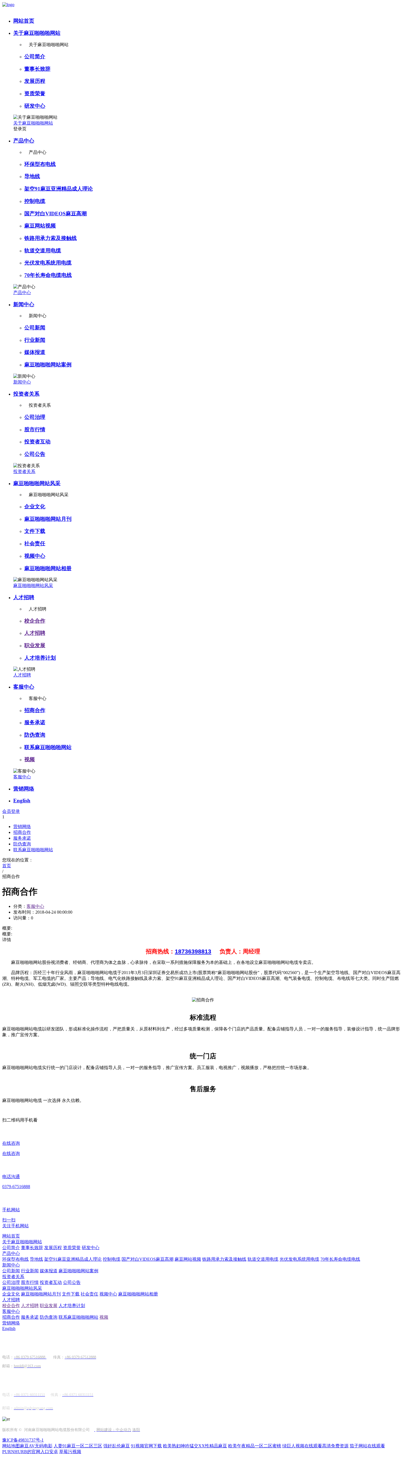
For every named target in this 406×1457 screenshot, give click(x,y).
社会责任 (34, 543)
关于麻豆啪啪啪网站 (36, 33)
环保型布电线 (40, 164)
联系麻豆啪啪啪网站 (48, 747)
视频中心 (34, 556)
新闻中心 (23, 304)
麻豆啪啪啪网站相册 (48, 568)
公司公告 (34, 454)
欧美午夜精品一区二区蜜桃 (254, 1445)
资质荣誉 (34, 93)
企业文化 (34, 506)
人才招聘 (23, 597)
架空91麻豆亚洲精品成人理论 (58, 189)
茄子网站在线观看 (367, 1445)
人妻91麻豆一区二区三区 (78, 1445)
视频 (29, 759)
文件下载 (34, 531)
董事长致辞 (37, 69)
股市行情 (34, 429)
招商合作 (34, 710)
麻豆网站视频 (40, 226)
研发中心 (34, 106)
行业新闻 (34, 340)
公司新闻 (34, 327)
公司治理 (34, 417)
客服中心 (23, 687)
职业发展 (34, 645)
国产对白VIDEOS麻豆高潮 (55, 213)
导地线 (32, 176)
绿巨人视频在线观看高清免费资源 (315, 1445)
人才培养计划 (40, 658)
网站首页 (23, 21)
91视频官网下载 (146, 1445)
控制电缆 (34, 201)
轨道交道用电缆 (42, 250)
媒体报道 (34, 352)
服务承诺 (34, 722)
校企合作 (34, 621)
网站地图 (11, 1445)
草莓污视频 (70, 1451)
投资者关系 (26, 394)
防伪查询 (34, 735)
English (21, 800)
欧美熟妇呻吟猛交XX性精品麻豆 (195, 1445)
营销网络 (23, 789)
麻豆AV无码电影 (36, 1445)
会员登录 (11, 811)
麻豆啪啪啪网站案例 (48, 364)
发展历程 (34, 81)
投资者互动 (37, 442)
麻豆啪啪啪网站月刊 (48, 519)
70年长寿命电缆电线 (48, 275)
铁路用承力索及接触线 (50, 238)
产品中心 (23, 141)
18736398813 (193, 951)
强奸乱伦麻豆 (116, 1445)
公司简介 (34, 56)
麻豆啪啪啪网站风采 (36, 483)
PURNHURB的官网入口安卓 (30, 1451)
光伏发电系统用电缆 (48, 263)
